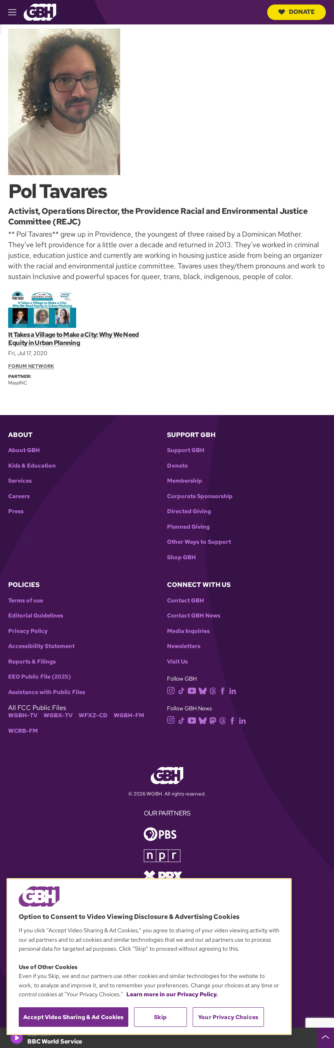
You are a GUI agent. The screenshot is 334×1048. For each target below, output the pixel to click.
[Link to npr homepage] (162, 855)
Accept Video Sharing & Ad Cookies (73, 1017)
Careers (19, 496)
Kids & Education (32, 465)
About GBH (24, 450)
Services (20, 480)
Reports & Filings (32, 661)
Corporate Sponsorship (200, 496)
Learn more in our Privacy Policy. (172, 994)
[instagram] (171, 690)
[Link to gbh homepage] (40, 11)
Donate (302, 12)
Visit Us (177, 661)
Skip (160, 1017)
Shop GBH (181, 557)
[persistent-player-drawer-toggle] (325, 1038)
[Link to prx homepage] (163, 875)
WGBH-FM (129, 715)
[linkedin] (232, 690)
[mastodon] (212, 720)
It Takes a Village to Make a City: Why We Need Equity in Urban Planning (73, 338)
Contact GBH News (193, 615)
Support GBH (185, 450)
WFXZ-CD (93, 715)
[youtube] (192, 689)
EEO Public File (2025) (39, 676)
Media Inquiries (188, 631)
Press (16, 511)
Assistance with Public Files (46, 692)
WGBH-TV (22, 715)
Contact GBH (185, 600)
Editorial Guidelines (35, 615)
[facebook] (222, 690)
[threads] (212, 690)
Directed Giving (189, 511)
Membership (184, 480)
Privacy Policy (28, 631)
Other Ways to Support (199, 541)
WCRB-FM (23, 730)
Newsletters (183, 646)
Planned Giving (188, 526)
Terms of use (25, 600)
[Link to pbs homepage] (160, 833)
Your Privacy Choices (228, 1017)
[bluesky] (203, 690)
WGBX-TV (58, 715)
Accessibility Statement (41, 646)
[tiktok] (181, 690)
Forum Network (31, 366)
